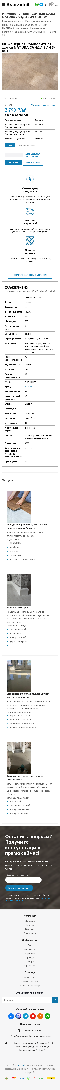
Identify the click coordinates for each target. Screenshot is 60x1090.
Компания (30, 915)
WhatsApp (37, 4)
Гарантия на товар (30, 985)
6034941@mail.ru (42, 1036)
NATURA (28, 386)
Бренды (30, 957)
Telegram (41, 4)
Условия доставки (30, 981)
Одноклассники (40, 1016)
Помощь (30, 972)
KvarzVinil (20, 1065)
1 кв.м (10, 145)
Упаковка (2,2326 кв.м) (27, 145)
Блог (30, 945)
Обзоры (30, 961)
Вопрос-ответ (30, 949)
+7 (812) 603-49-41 (32, 1030)
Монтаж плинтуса (17, 607)
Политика (30, 924)
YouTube (33, 1016)
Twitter (18, 1016)
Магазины (30, 920)
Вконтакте (11, 1016)
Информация (30, 940)
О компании (30, 933)
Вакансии (30, 929)
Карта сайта (30, 965)
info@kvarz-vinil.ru (23, 1036)
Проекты (30, 953)
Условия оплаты (30, 977)
